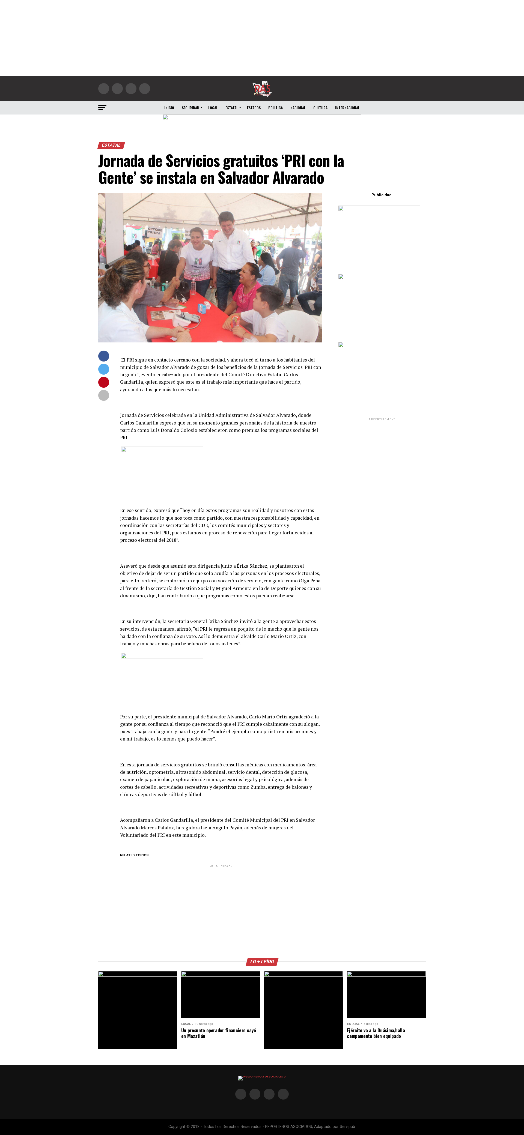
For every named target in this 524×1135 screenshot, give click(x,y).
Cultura (320, 107)
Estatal (231, 107)
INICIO (169, 107)
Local (213, 107)
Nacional (298, 107)
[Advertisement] (262, 38)
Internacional (347, 107)
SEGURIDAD (190, 107)
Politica (275, 107)
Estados (254, 107)
